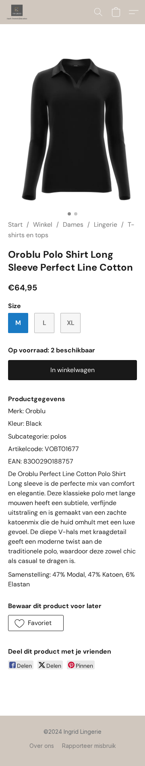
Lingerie (105, 224)
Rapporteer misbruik (89, 745)
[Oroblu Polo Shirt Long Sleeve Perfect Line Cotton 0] (72, 127)
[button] (17, 12)
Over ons (41, 745)
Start (15, 224)
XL (71, 323)
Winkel (42, 224)
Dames (73, 224)
